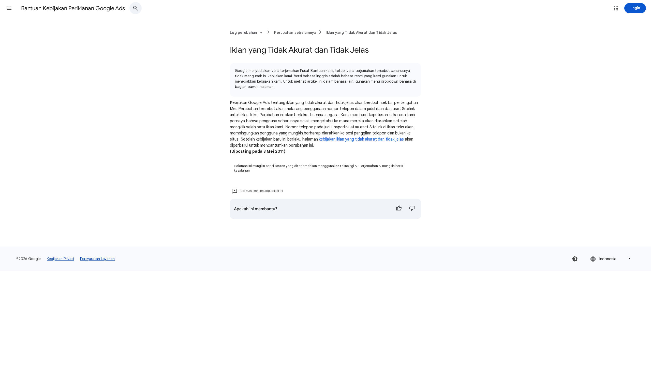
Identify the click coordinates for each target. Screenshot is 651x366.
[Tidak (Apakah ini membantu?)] (412, 209)
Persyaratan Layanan (97, 258)
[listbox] (611, 258)
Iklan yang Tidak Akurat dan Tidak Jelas (361, 32)
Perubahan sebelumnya (295, 32)
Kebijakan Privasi (60, 258)
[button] (9, 8)
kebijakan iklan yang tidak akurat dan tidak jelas (361, 139)
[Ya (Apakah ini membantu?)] (399, 209)
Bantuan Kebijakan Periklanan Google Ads (73, 8)
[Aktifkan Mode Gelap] (575, 259)
